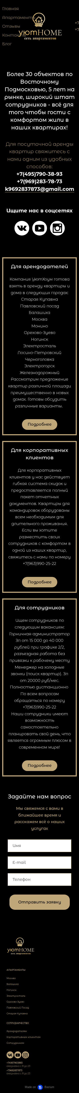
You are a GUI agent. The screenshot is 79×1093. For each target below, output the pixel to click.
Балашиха (13, 984)
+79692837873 (14, 1070)
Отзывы (11, 26)
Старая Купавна (17, 1013)
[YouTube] (17, 1054)
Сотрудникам (15, 1043)
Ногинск (11, 990)
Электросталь (16, 996)
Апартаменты (18, 17)
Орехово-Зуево (15, 1001)
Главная (10, 8)
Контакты (14, 35)
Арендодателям (17, 1031)
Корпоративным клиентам (24, 1037)
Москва (11, 978)
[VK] (10, 1054)
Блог (7, 44)
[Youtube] (39, 228)
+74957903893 (15, 1063)
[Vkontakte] (21, 228)
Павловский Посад (18, 1007)
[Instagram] (57, 228)
